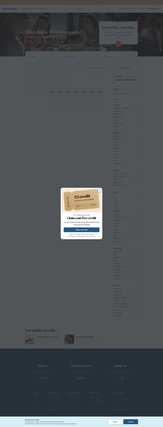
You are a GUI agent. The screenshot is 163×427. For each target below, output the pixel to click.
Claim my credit (81, 230)
